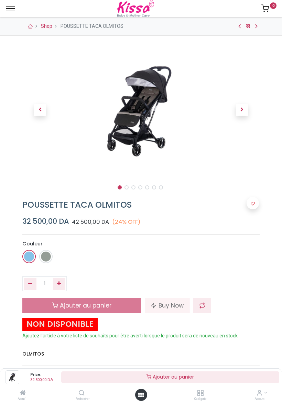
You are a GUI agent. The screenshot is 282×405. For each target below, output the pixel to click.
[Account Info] (259, 393)
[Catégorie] (200, 393)
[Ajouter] (59, 284)
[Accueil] (23, 393)
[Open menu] (141, 395)
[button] (40, 110)
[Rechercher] (81, 393)
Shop (46, 26)
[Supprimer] (30, 284)
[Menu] (10, 8)
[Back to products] (248, 26)
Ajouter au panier (172, 376)
